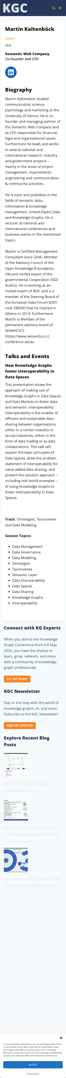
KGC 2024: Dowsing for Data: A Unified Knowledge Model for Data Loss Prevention (32, 834)
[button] (61, 1037)
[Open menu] (60, 7)
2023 (8, 45)
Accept (33, 1064)
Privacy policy (33, 1073)
